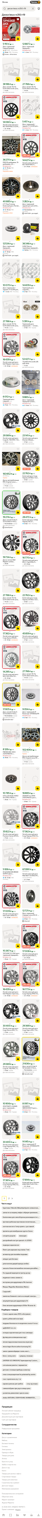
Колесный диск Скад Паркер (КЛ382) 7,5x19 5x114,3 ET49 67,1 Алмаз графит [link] (30, 477)
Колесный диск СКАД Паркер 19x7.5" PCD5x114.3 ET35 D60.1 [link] (30, 520)
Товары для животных (10, 1480)
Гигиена (5, 1446)
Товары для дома (8, 1455)
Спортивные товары (9, 1477)
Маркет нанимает (8, 1500)
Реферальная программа (10, 1428)
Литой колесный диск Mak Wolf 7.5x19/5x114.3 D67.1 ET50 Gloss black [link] (30, 874)
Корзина (31, 1515)
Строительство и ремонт (10, 1483)
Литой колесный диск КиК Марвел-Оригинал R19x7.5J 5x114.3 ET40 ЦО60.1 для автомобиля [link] (11, 363)
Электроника (6, 1449)
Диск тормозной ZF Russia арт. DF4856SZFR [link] (30, 1145)
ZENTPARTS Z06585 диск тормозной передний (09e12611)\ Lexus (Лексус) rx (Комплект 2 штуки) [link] (10, 1107)
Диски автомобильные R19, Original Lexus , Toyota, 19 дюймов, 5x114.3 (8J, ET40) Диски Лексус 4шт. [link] (11, 481)
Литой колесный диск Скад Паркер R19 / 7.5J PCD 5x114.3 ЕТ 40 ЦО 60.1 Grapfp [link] (11, 1145)
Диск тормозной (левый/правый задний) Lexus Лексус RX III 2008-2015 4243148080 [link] (10, 47)
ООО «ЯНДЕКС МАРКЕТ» (16, 1507)
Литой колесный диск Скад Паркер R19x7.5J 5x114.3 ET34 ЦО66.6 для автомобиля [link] (10, 1184)
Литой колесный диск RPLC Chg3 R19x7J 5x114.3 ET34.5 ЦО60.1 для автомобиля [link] (30, 561)
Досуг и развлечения (9, 1437)
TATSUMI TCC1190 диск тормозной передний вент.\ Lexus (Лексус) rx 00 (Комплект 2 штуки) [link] (11, 954)
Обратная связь (7, 1497)
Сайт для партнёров (9, 1420)
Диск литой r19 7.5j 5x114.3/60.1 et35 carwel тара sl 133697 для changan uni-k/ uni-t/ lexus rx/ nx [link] (30, 87)
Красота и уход (7, 1461)
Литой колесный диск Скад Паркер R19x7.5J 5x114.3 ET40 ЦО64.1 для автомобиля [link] (30, 835)
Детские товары (7, 1486)
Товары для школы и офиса (11, 1474)
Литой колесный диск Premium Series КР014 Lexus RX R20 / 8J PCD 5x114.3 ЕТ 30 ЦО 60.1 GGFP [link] (30, 637)
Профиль (38, 1515)
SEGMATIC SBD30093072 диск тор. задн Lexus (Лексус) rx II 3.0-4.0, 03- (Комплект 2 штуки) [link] (30, 1107)
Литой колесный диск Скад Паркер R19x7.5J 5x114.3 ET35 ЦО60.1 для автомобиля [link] (30, 993)
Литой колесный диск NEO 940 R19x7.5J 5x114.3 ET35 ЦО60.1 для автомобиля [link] (10, 675)
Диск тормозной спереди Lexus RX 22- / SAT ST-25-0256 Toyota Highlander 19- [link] (30, 914)
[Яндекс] (18, 1510)
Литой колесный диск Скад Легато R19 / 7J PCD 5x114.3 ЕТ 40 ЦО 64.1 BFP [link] (10, 1029)
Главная (3, 1515)
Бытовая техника (8, 1443)
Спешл (10, 1515)
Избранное (24, 1515)
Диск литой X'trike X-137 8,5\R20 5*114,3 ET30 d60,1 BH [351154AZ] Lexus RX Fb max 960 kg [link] (11, 520)
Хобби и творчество (9, 1464)
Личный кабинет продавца (11, 1411)
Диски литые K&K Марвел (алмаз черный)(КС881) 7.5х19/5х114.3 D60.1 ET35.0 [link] (9, 561)
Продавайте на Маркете (10, 1414)
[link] (21, 1208)
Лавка (17, 1515)
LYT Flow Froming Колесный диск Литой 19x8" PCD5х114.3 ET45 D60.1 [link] (11, 205)
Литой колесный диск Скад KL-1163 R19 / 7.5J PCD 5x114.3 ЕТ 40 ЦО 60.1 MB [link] (11, 439)
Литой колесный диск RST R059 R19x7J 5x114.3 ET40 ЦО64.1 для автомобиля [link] (30, 164)
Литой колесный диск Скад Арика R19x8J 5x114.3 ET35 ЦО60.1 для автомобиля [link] (10, 637)
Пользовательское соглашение (12, 1494)
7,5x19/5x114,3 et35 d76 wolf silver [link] (30, 362)
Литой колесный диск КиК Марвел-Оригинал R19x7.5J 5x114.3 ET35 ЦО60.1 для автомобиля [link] (11, 993)
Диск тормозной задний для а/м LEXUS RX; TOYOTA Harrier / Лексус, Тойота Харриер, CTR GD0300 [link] (30, 205)
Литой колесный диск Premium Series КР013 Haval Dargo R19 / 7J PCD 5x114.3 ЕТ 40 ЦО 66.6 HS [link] (10, 835)
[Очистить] (33, 8)
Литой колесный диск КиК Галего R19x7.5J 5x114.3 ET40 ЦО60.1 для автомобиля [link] (10, 914)
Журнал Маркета (8, 1503)
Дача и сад (6, 1468)
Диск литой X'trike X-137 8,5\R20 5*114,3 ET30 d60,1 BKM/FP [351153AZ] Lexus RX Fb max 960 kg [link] (30, 1067)
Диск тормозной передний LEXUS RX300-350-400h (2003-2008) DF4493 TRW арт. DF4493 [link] (30, 400)
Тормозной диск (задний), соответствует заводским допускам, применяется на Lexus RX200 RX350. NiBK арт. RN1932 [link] (30, 288)
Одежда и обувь (7, 1452)
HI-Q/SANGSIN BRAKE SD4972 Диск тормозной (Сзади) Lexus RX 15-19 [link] (10, 873)
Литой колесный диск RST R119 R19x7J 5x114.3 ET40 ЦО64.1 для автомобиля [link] (11, 125)
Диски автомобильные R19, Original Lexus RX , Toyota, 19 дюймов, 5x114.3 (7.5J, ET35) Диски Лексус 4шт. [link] (30, 757)
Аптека (4, 1458)
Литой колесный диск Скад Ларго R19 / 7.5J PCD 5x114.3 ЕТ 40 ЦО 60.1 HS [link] (30, 1029)
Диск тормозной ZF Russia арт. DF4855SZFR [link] (30, 713)
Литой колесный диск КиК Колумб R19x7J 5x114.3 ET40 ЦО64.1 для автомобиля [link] (30, 955)
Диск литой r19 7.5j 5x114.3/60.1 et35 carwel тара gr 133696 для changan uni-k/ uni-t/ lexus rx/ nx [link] (11, 87)
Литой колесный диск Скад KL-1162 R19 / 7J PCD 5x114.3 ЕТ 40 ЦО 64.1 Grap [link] (10, 1067)
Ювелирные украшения (10, 1489)
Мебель (4, 1440)
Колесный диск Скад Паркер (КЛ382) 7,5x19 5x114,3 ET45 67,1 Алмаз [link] (30, 599)
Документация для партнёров (12, 1417)
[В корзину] (18, 38)
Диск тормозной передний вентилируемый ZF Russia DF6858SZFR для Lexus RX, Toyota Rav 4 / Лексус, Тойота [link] (11, 247)
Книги (4, 1471)
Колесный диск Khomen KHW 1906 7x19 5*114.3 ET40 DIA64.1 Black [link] (30, 1183)
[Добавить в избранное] (18, 19)
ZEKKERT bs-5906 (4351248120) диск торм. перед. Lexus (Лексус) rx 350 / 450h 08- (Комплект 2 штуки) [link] (30, 796)
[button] (38, 8)
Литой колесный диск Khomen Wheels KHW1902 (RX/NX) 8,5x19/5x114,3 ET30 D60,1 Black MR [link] (30, 439)
